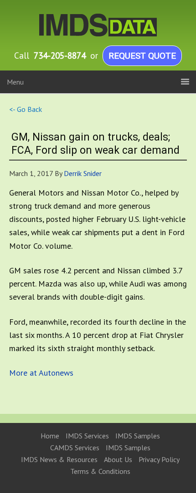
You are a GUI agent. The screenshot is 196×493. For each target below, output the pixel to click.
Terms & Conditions (100, 471)
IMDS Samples (137, 435)
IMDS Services (87, 435)
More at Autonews (41, 372)
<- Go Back (25, 109)
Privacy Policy (159, 459)
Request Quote (142, 55)
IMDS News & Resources (59, 459)
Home (50, 435)
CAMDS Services (74, 447)
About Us (118, 459)
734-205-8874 (60, 55)
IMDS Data (91, 25)
